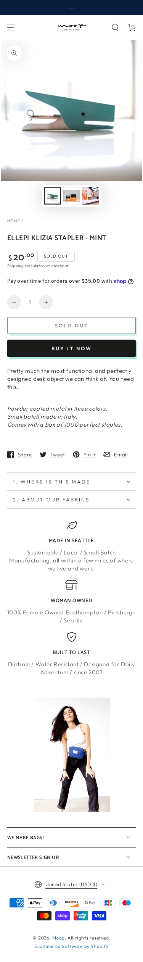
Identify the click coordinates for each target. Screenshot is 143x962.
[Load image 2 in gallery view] (71, 196)
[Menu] (11, 27)
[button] (115, 27)
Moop (58, 938)
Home (13, 220)
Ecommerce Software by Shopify (71, 946)
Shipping (15, 265)
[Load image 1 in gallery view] (52, 196)
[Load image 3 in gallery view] (90, 196)
